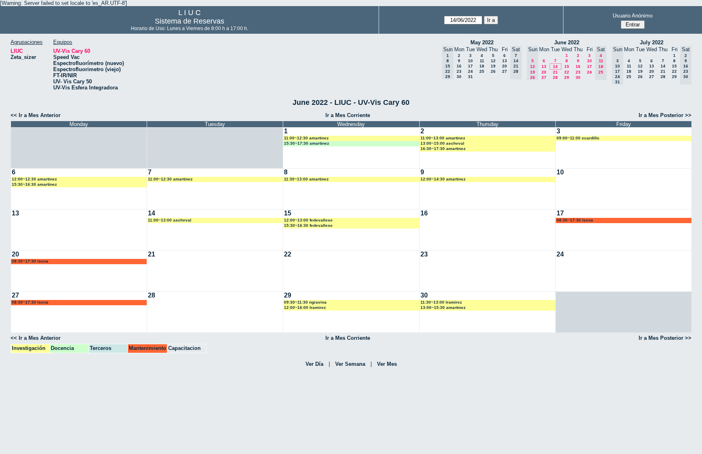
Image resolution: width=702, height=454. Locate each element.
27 (504, 71)
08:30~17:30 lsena (575, 220)
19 (493, 66)
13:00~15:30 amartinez (443, 307)
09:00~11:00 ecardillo (578, 138)
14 (555, 66)
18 (481, 66)
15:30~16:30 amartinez (34, 184)
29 (566, 77)
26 (493, 71)
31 (470, 76)
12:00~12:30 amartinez (34, 179)
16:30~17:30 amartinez (443, 148)
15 (566, 66)
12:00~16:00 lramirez (305, 307)
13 (504, 61)
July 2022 (651, 42)
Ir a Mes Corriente (347, 115)
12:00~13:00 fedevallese (308, 220)
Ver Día (314, 364)
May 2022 (482, 42)
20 (504, 66)
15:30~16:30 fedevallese (308, 225)
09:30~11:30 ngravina (305, 302)
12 (493, 61)
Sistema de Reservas (189, 21)
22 (566, 72)
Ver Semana (350, 364)
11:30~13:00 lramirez (441, 302)
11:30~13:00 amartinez (306, 179)
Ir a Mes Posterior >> (665, 115)
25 (481, 71)
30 (459, 76)
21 (555, 72)
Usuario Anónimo (632, 16)
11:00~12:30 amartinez (306, 138)
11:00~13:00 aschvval (169, 220)
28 (555, 77)
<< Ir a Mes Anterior (36, 115)
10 (470, 61)
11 (482, 61)
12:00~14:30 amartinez (443, 179)
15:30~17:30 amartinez (306, 143)
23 (459, 71)
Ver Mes (387, 364)
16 (459, 66)
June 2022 (566, 42)
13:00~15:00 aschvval (442, 143)
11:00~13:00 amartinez (442, 138)
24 (470, 71)
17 (470, 66)
